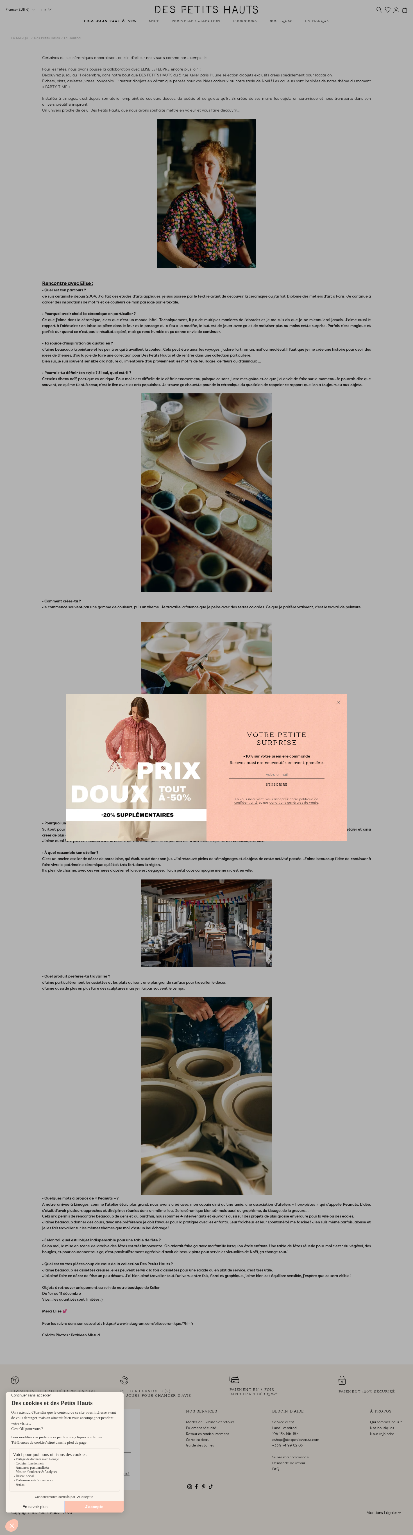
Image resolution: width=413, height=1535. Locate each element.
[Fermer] (338, 702)
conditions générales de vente (293, 802)
